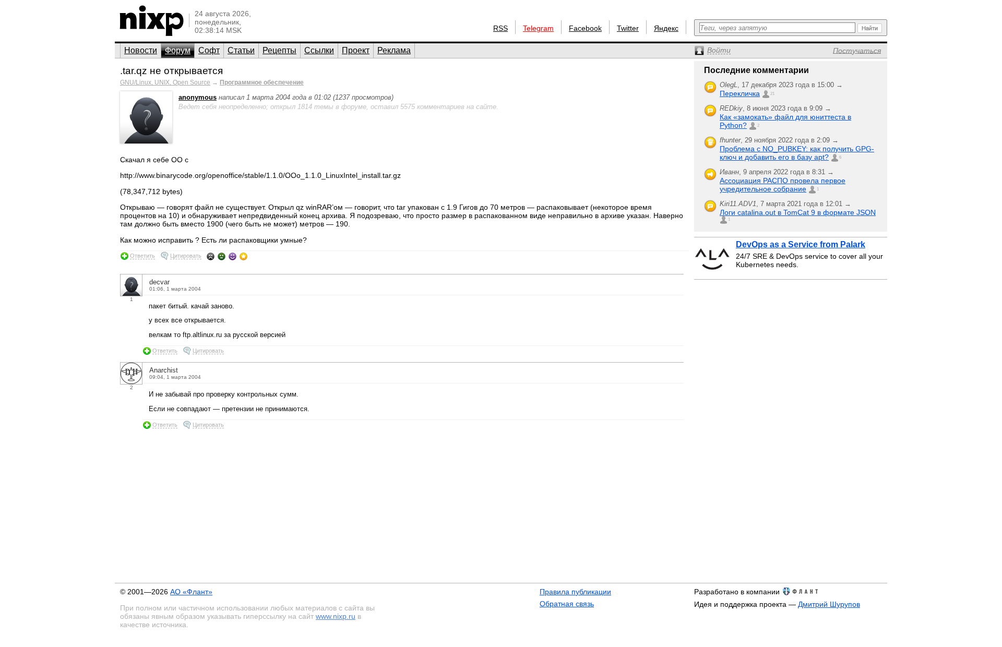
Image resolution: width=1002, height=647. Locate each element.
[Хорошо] (232, 256)
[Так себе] (221, 256)
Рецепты (279, 50)
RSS (500, 28)
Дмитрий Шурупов (829, 604)
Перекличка (740, 93)
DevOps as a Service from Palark (800, 244)
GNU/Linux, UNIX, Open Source (165, 82)
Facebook (585, 28)
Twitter (628, 28)
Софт (209, 50)
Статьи (241, 50)
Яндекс (666, 28)
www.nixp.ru (335, 616)
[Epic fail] (210, 256)
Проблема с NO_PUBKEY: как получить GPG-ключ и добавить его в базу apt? (797, 153)
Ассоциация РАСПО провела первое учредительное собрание (782, 184)
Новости (140, 50)
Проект (355, 50)
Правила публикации (575, 592)
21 (772, 93)
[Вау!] (243, 256)
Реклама (394, 50)
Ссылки (319, 50)
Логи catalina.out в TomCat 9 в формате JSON (798, 212)
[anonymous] (146, 141)
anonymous (197, 97)
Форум (177, 50)
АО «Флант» (191, 592)
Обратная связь (567, 604)
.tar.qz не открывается (171, 70)
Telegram (538, 28)
